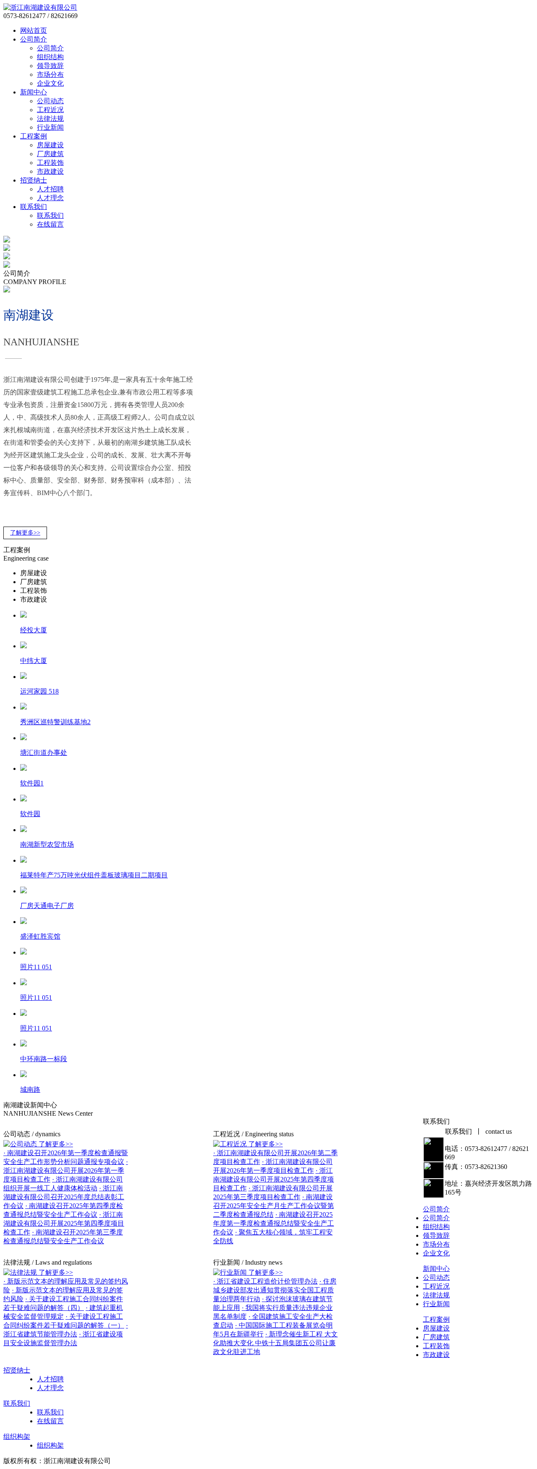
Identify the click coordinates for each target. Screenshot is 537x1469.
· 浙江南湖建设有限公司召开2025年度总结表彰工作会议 (63, 1197)
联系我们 (33, 206)
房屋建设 (50, 145)
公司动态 (50, 100)
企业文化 (50, 83)
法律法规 (50, 118)
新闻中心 (33, 92)
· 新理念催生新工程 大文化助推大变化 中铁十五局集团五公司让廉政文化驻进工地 (275, 1343)
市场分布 (50, 74)
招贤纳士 (33, 180)
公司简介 (33, 39)
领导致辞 (50, 65)
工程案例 (33, 136)
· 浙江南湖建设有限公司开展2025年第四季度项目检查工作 (63, 1223)
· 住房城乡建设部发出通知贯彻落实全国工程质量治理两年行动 (274, 1290)
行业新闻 (50, 127)
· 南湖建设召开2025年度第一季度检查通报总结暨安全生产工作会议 (273, 1223)
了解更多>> (25, 533)
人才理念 (50, 197)
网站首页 (33, 30)
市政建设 (50, 171)
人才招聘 (50, 189)
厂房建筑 (50, 153)
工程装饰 (50, 162)
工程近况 (50, 109)
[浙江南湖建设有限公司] (40, 7)
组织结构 (50, 56)
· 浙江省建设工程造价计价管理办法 (265, 1281)
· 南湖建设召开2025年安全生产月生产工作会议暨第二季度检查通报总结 (273, 1205)
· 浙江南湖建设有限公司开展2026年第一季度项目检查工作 (65, 1170)
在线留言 (50, 224)
